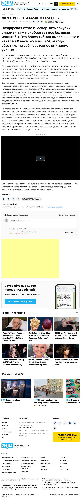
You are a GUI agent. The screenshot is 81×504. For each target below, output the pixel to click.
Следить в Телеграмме (21, 301)
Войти (51, 4)
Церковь (43, 466)
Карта (3, 437)
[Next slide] (78, 9)
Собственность (65, 469)
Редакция (4, 425)
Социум (62, 457)
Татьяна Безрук (41, 405)
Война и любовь (13, 400)
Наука (42, 457)
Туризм (62, 466)
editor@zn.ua (23, 435)
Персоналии (25, 472)
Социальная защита (27, 457)
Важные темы (7, 9)
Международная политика (10, 460)
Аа (56, 3)
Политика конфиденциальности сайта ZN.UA (65, 495)
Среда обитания (45, 463)
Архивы (4, 422)
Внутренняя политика (8, 457)
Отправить (69, 233)
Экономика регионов (8, 473)
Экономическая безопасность (26, 467)
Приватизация (6, 469)
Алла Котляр (7, 403)
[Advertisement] (30, 258)
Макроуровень (6, 463)
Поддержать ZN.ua (66, 3)
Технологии (44, 460)
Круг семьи (64, 463)
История (63, 460)
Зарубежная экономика (29, 460)
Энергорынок (5, 466)
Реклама (4, 429)
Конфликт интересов (28, 463)
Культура (43, 469)
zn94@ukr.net (44, 430)
